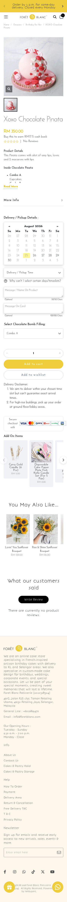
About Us (10, 755)
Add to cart (33, 364)
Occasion (17, 25)
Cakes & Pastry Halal (17, 766)
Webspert (30, 891)
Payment (9, 792)
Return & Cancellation (18, 803)
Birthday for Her (34, 25)
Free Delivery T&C (15, 808)
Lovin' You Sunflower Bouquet (16, 549)
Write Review (33, 599)
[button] (62, 6)
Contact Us (11, 760)
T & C (7, 814)
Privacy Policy (13, 819)
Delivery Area (13, 797)
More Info (11, 200)
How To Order (13, 786)
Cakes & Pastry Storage (19, 771)
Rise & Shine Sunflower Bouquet (44, 549)
